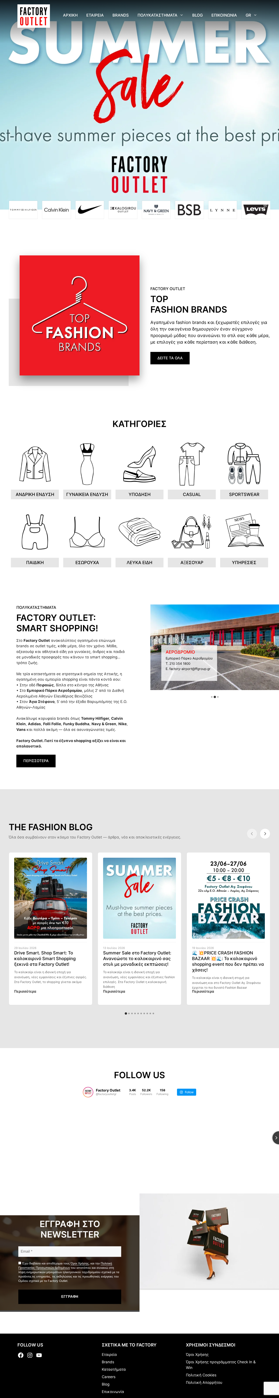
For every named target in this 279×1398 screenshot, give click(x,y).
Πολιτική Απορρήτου (204, 1382)
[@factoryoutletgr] (88, 1092)
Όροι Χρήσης (80, 1263)
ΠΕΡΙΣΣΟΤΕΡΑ (36, 761)
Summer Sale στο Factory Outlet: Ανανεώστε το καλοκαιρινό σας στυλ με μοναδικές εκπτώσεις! (137, 958)
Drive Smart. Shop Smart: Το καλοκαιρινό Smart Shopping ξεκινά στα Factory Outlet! (45, 958)
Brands (120, 15)
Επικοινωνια (224, 15)
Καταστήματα (114, 1369)
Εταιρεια (95, 15)
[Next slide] (265, 833)
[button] (212, 697)
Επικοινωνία (113, 1391)
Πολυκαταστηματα (157, 15)
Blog (197, 15)
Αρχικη (70, 15)
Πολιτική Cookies (201, 1375)
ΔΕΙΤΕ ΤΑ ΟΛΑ (170, 358)
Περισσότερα (25, 991)
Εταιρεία (109, 1354)
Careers (109, 1377)
